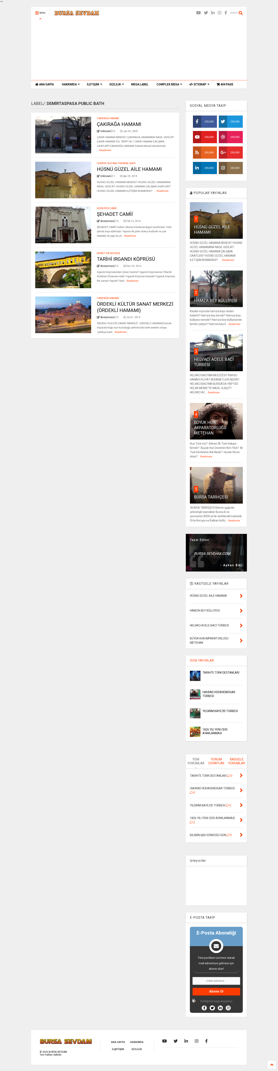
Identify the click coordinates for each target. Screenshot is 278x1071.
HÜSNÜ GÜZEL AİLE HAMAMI (129, 169)
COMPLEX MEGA (168, 84)
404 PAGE (226, 84)
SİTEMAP (199, 84)
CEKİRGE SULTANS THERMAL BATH (116, 163)
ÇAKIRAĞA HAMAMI (119, 124)
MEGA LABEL (139, 84)
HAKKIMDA (69, 84)
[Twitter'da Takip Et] (212, 1008)
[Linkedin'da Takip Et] (220, 1008)
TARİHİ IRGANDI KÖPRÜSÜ (126, 259)
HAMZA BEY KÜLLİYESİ (215, 300)
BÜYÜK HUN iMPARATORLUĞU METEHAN (210, 427)
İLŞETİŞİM (118, 1049)
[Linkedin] (213, 13)
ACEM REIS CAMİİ (106, 208)
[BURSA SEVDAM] (77, 14)
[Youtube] (198, 13)
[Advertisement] (139, 49)
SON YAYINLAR (202, 660)
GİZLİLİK (115, 84)
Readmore (105, 150)
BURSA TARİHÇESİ (211, 497)
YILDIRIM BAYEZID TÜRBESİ (220, 711)
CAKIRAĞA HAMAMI (108, 118)
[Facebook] (225, 13)
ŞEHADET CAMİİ (115, 214)
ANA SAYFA (46, 84)
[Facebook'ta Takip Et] (204, 1008)
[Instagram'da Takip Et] (228, 1008)
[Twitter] (206, 13)
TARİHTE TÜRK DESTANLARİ (220, 672)
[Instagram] (219, 13)
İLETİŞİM (93, 84)
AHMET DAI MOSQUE (108, 253)
